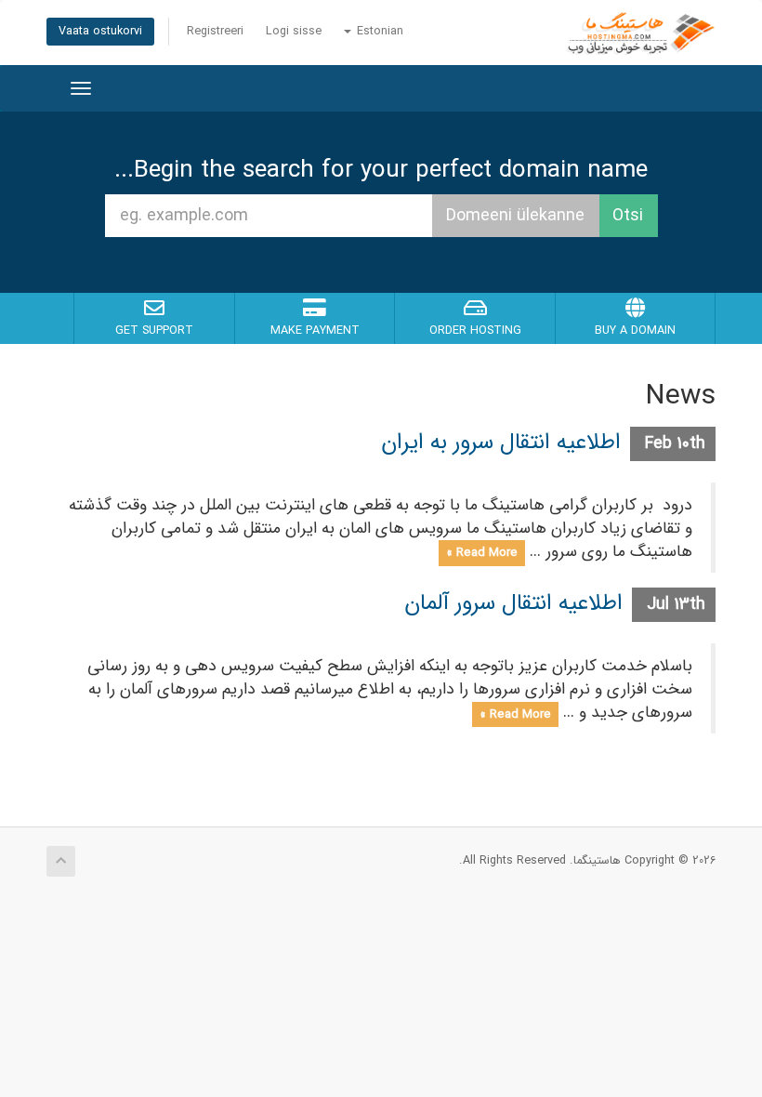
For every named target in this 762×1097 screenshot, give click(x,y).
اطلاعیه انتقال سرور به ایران (501, 442)
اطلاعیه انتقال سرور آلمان (513, 603)
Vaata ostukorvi (100, 31)
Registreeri (215, 31)
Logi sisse (294, 31)
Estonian (378, 31)
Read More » (482, 552)
